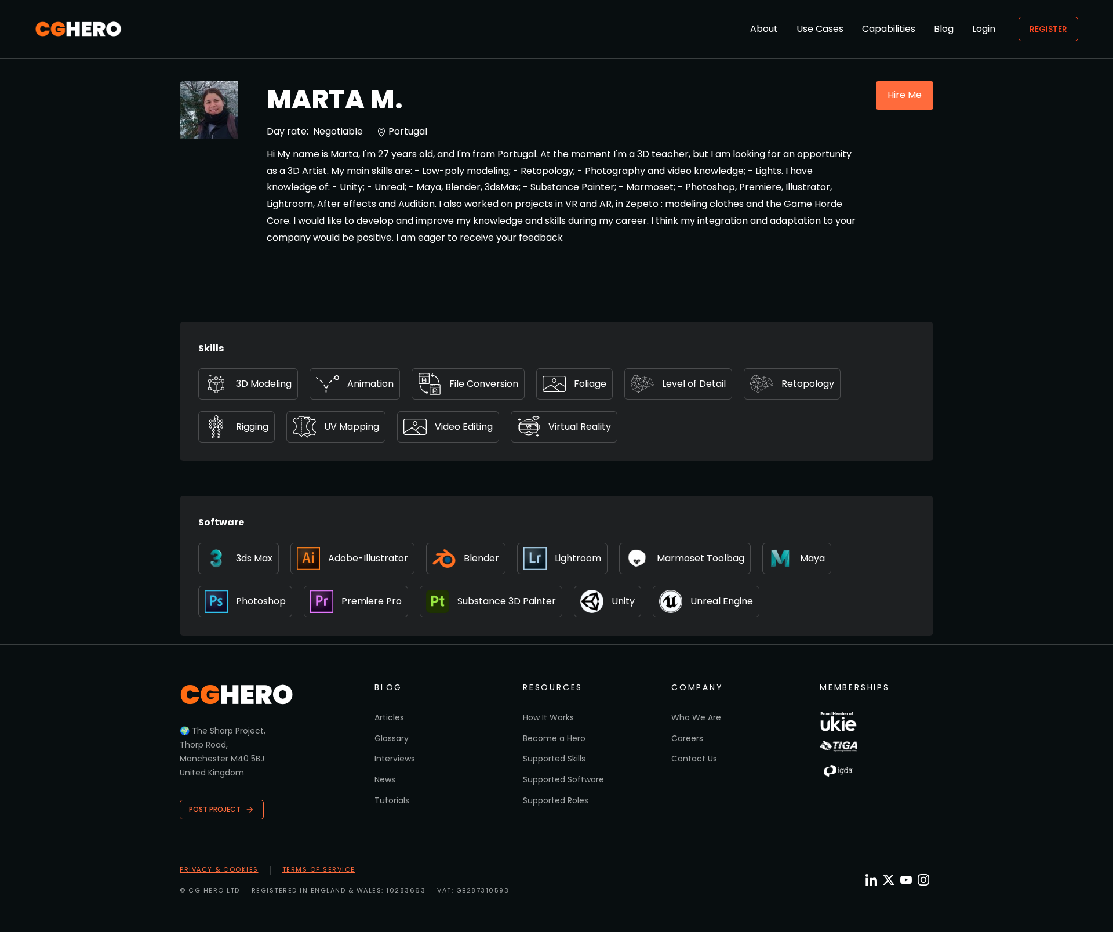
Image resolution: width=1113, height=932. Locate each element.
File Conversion (483, 383)
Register (1048, 29)
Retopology (807, 383)
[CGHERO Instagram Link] (923, 880)
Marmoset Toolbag (700, 558)
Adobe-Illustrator (368, 558)
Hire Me (905, 94)
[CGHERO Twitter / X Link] (888, 880)
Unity (623, 601)
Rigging (252, 426)
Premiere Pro (371, 601)
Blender (481, 558)
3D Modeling (264, 383)
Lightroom (578, 558)
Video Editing (464, 426)
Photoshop (261, 601)
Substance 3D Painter (506, 601)
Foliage (590, 383)
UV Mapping (351, 426)
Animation (370, 383)
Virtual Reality (579, 426)
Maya (812, 558)
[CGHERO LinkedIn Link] (871, 880)
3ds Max (254, 558)
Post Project (215, 809)
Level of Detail (694, 383)
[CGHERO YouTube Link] (906, 880)
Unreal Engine (721, 601)
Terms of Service (318, 869)
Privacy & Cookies (219, 869)
